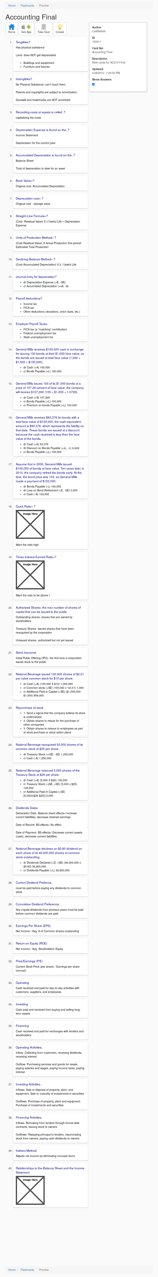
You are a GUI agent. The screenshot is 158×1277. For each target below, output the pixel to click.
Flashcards (27, 5)
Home (12, 5)
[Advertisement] (120, 130)
